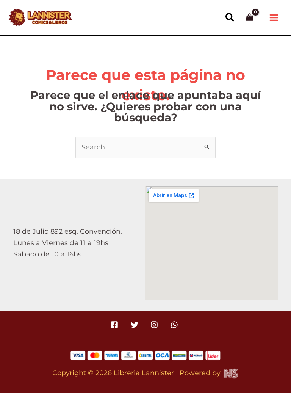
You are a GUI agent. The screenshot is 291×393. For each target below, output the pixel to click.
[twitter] (135, 325)
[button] (230, 17)
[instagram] (155, 325)
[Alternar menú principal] (273, 17)
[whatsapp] (175, 325)
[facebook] (115, 325)
